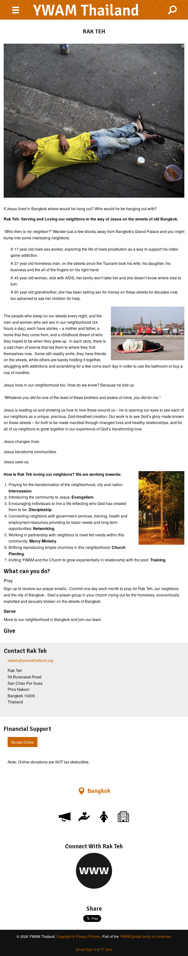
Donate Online (22, 742)
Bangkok (98, 791)
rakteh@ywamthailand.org (30, 660)
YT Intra (106, 949)
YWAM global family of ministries (145, 936)
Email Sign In (86, 949)
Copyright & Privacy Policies (78, 936)
